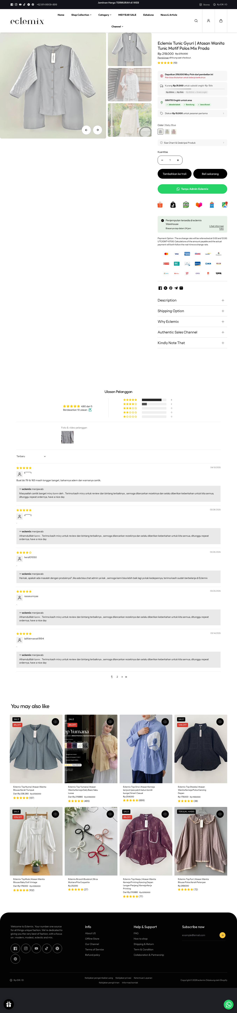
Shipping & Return (144, 944)
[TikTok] (24, 4)
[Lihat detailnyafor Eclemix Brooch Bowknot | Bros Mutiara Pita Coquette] (91, 841)
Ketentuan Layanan (143, 978)
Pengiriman (163, 57)
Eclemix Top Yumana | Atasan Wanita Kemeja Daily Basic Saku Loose (83, 789)
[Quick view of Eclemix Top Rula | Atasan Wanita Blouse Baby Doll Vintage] (55, 814)
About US (90, 933)
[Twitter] (29, 4)
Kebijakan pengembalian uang (99, 978)
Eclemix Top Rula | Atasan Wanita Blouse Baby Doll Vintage (29, 880)
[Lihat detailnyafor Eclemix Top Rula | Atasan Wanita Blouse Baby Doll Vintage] (36, 841)
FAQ (136, 933)
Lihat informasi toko (216, 227)
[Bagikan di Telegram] (176, 288)
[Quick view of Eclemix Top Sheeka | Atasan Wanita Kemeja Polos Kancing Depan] (220, 721)
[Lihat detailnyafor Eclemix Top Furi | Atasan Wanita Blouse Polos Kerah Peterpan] (200, 841)
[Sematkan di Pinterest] (170, 288)
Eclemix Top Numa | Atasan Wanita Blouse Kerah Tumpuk (29, 788)
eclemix (202, 980)
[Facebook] (12, 4)
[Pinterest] (33, 4)
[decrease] (162, 160)
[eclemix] (27, 21)
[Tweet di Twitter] (165, 288)
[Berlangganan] (222, 935)
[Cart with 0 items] (220, 20)
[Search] (196, 20)
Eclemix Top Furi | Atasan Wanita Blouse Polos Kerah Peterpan (193, 880)
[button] (220, 20)
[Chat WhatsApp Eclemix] (229, 1005)
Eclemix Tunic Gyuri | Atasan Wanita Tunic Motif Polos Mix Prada (191, 45)
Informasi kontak (130, 982)
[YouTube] (20, 4)
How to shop (141, 938)
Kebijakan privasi (123, 978)
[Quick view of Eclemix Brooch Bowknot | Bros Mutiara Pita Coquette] (110, 814)
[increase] (178, 160)
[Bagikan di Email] (181, 288)
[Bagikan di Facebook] (160, 288)
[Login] (208, 20)
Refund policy (92, 954)
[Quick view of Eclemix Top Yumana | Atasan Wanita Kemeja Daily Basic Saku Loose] (110, 721)
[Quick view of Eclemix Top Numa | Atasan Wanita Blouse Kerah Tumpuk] (55, 721)
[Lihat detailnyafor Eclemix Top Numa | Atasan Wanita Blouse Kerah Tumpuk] (36, 749)
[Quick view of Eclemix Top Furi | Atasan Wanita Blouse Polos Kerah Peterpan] (220, 814)
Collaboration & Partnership (149, 954)
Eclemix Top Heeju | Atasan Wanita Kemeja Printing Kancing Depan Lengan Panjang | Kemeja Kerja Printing (139, 884)
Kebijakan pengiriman (109, 982)
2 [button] (117, 676)
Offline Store (92, 938)
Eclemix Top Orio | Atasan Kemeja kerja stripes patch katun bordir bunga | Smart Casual (139, 789)
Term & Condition (143, 949)
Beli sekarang (210, 174)
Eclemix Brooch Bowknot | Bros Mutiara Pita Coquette (83, 880)
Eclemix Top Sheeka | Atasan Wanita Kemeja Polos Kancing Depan (192, 789)
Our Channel (92, 944)
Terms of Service (94, 949)
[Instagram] (16, 4)
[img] (23, 468)
